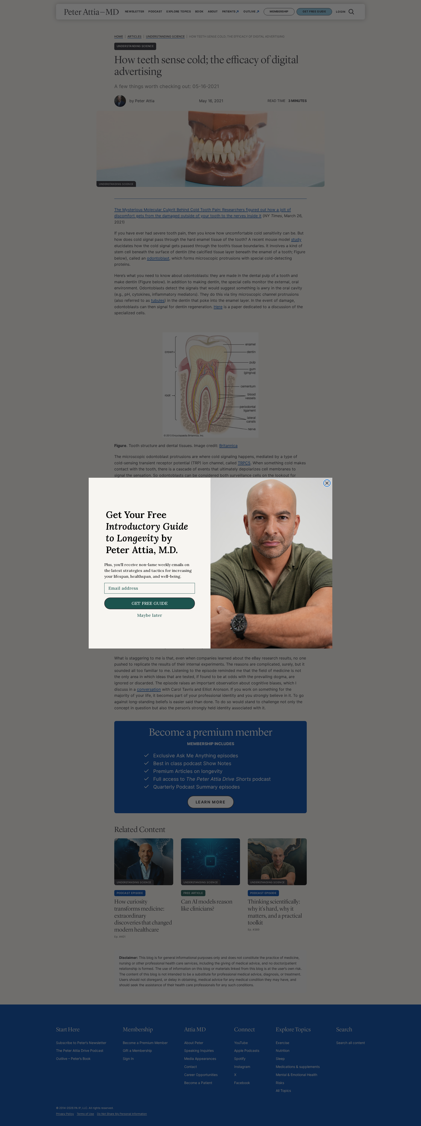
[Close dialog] (327, 483)
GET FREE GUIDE (150, 603)
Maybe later (149, 615)
